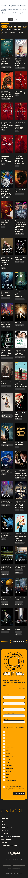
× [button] (25, 3)
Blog (7, 777)
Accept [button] (11, 19)
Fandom (8, 753)
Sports (7, 774)
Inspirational (9, 765)
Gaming (8, 759)
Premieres (8, 771)
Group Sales (5, 830)
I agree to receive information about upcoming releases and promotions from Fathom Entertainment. (15, 788)
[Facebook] (6, 860)
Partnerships (6, 839)
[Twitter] (9, 860)
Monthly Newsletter (11, 780)
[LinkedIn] (21, 860)
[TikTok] (15, 860)
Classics (8, 741)
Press (3, 824)
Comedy (8, 744)
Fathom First (9, 756)
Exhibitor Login (7, 865)
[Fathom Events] (14, 853)
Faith (7, 750)
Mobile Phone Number (9, 713)
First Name (6, 694)
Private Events (6, 827)
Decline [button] (17, 19)
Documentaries (10, 747)
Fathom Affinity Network (10, 836)
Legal (9, 868)
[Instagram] (12, 860)
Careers (4, 842)
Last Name (6, 700)
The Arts (8, 738)
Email (4, 707)
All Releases (9, 732)
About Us (4, 818)
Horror (7, 762)
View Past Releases (18, 641)
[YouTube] (18, 860)
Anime (7, 735)
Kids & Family (9, 768)
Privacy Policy (16, 868)
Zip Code (6, 719)
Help (2, 821)
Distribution (5, 833)
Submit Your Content (9, 845)
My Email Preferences (19, 865)
